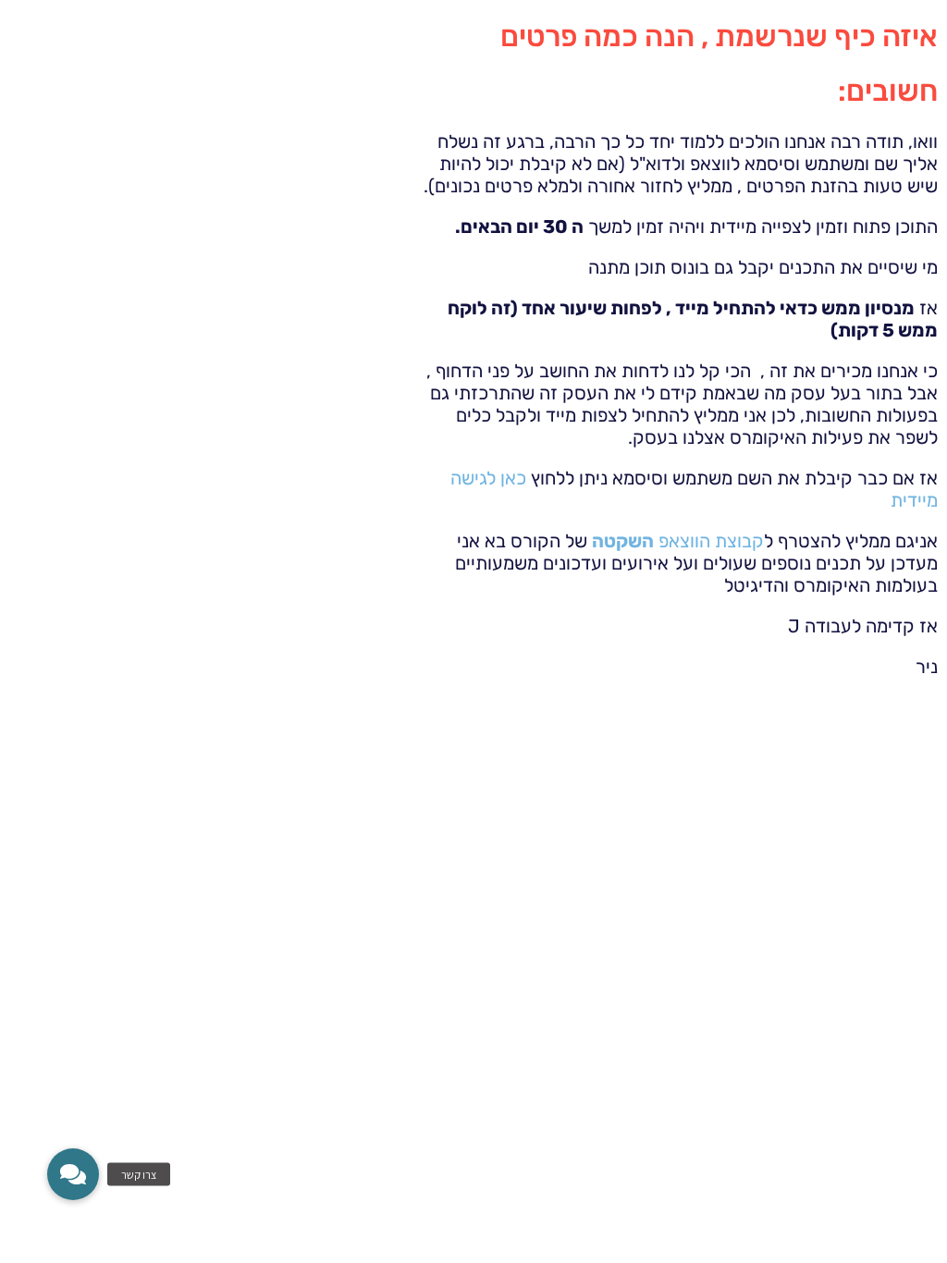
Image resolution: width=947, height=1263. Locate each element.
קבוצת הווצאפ (678, 541)
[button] (73, 1174)
